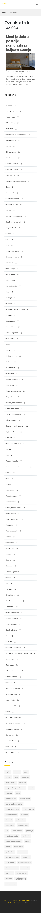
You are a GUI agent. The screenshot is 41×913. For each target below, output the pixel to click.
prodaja (29, 830)
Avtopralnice (11, 140)
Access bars (10, 117)
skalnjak (8, 846)
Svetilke (9, 642)
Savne (8, 560)
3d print (9, 105)
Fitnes (8, 210)
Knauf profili (10, 280)
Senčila (8, 578)
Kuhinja (9, 298)
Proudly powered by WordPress (17, 900)
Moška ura (10, 373)
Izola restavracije (12, 251)
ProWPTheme (13, 903)
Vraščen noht (11, 706)
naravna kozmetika (14, 804)
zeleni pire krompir (11, 884)
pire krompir (9, 820)
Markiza (9, 344)
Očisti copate (11, 420)
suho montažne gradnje (12, 857)
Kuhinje (9, 304)
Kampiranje (10, 269)
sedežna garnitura (13, 841)
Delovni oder (10, 175)
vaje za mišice (25, 868)
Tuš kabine (10, 665)
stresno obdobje (22, 852)
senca (27, 841)
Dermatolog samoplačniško (16, 181)
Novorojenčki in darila (14, 403)
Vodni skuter (10, 700)
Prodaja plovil (11, 513)
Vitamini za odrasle (13, 688)
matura (18, 793)
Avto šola (9, 129)
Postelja (9, 484)
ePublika (4, 3)
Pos (7, 478)
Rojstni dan (10, 548)
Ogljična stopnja (12, 432)
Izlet (7, 245)
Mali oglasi (10, 339)
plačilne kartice (20, 820)
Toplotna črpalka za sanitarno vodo (19, 653)
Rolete (8, 554)
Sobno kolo (10, 607)
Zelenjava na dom (12, 729)
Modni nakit (10, 368)
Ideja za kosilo (11, 228)
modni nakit (25, 799)
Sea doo (9, 566)
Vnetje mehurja (11, 694)
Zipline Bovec (11, 741)
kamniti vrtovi (25, 777)
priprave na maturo (17, 830)
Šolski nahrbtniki (12, 612)
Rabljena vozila (11, 531)
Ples (7, 455)
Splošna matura (12, 618)
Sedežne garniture (13, 572)
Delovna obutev (12, 169)
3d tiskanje (17, 772)
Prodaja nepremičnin (13, 508)
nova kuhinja (28, 809)
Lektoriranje (10, 321)
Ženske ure (10, 735)
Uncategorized (11, 677)
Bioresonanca (11, 152)
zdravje (21, 878)
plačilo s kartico (10, 825)
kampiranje (10, 783)
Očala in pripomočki (13, 414)
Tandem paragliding (13, 647)
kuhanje (31, 788)
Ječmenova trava (12, 257)
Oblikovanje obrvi (12, 408)
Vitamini (9, 682)
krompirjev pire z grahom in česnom (15, 788)
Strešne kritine (11, 630)
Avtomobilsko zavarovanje (16, 134)
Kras (7, 292)
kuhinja (9, 793)
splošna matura (18, 846)
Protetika (9, 525)
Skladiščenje (10, 595)
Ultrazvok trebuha (13, 671)
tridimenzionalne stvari (24, 862)
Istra (7, 239)
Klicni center (10, 274)
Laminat (9, 315)
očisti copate (24, 814)
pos (7, 830)
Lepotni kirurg (11, 327)
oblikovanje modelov (11, 814)
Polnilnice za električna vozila (17, 467)
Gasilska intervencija (13, 222)
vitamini (9, 873)
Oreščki (9, 438)
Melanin (9, 362)
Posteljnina (10, 490)
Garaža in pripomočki (14, 216)
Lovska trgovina (12, 333)
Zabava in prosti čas (13, 717)
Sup (7, 636)
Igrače (8, 234)
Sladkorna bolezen (13, 601)
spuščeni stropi (10, 852)
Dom (8, 187)
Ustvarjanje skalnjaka (11, 868)
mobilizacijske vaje (11, 798)
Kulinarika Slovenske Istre (15, 309)
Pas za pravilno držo (13, 443)
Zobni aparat (11, 752)
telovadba (10, 862)
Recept (8, 537)
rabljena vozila (12, 836)
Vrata (8, 712)
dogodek (8, 777)
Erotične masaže (12, 204)
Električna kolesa (12, 199)
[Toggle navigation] (37, 4)
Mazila (8, 350)
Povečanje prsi (11, 496)
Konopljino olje (11, 286)
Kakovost (9, 263)
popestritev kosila (23, 825)
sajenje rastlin (26, 836)
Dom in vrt (10, 193)
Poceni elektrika (12, 461)
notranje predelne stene (12, 809)
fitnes (16, 777)
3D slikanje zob (12, 111)
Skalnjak (9, 589)
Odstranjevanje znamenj (15, 426)
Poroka (8, 473)
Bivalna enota (11, 158)
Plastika (9, 449)
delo (25, 772)
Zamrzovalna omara (13, 723)
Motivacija (10, 385)
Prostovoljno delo (12, 519)
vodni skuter (21, 873)
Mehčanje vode (11, 356)
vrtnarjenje (9, 878)
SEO (7, 583)
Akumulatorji (10, 123)
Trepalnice (10, 659)
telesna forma (26, 857)
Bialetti (8, 146)
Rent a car (10, 543)
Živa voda (9, 747)
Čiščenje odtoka (12, 164)
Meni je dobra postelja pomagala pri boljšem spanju (18, 43)
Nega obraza (11, 397)
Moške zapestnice (13, 379)
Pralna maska (11, 502)
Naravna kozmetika (13, 391)
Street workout (11, 624)
